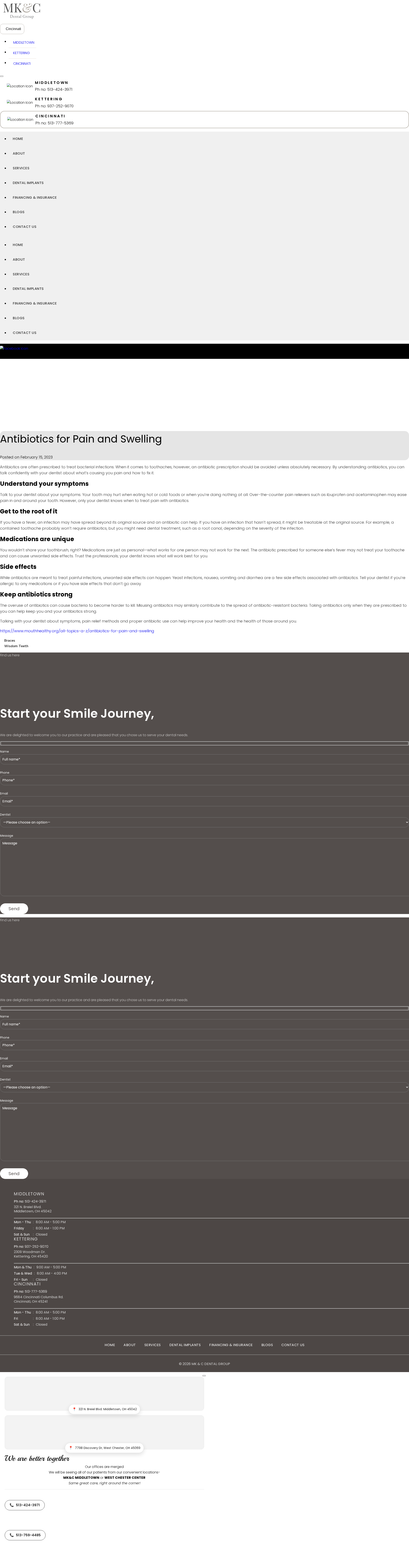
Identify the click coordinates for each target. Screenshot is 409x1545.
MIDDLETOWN (23, 42)
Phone (4, 772)
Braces (9, 640)
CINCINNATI (21, 63)
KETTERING (21, 52)
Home (18, 138)
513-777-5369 (36, 1291)
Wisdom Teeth (16, 646)
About (19, 153)
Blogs (19, 212)
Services (21, 168)
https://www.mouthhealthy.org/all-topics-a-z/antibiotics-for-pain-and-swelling (77, 631)
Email (4, 793)
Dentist (5, 814)
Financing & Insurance (35, 197)
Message (6, 836)
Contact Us (24, 226)
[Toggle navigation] (1, 76)
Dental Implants (28, 182)
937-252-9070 (36, 1246)
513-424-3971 (35, 1201)
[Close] (204, 1375)
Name (4, 751)
